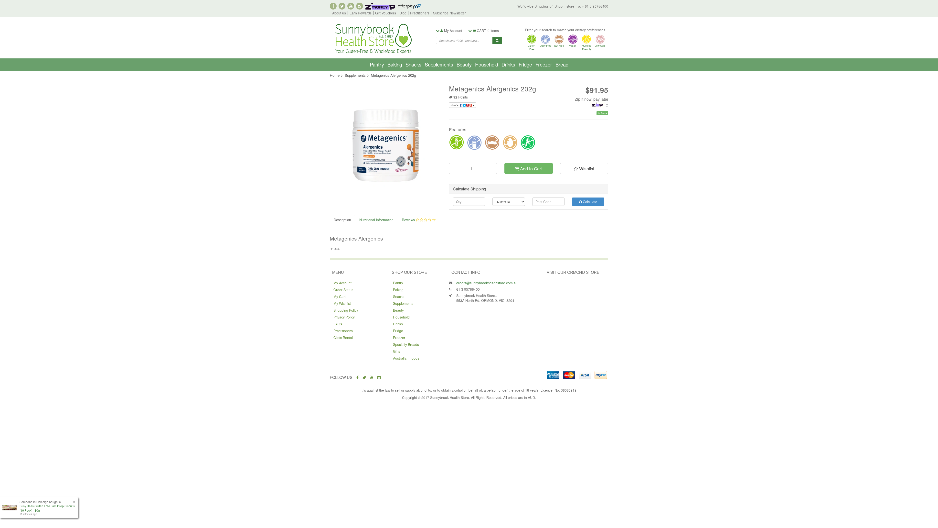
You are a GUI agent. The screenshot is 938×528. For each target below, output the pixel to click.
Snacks (413, 64)
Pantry (377, 64)
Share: (455, 105)
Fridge (525, 64)
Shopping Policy (345, 310)
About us (339, 13)
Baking (394, 64)
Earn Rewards (361, 13)
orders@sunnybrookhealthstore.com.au (487, 282)
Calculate (589, 201)
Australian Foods (406, 358)
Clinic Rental (343, 337)
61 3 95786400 (468, 289)
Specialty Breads (406, 344)
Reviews (409, 219)
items (488, 30)
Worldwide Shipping (532, 6)
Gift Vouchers (385, 13)
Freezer (543, 64)
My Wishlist (342, 303)
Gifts (396, 351)
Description (342, 219)
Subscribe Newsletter (449, 13)
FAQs (337, 323)
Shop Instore (564, 6)
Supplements (439, 64)
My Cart (339, 296)
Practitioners (419, 13)
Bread (561, 64)
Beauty (464, 64)
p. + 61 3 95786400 (593, 6)
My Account (342, 282)
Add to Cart (531, 168)
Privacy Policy (344, 317)
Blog (403, 13)
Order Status (343, 289)
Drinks (508, 64)
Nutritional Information (376, 219)
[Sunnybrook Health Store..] (373, 38)
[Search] (497, 40)
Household (486, 64)
